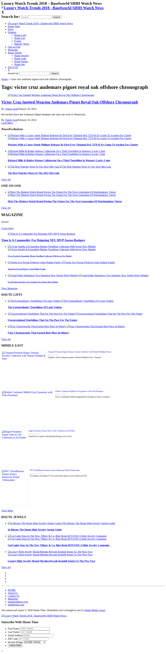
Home (4, 79)
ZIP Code (13, 638)
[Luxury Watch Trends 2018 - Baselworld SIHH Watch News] (33, 615)
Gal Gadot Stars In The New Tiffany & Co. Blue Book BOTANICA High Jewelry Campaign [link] (58, 545)
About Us (13, 593)
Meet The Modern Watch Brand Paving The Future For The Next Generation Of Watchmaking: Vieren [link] (65, 201)
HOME (12, 590)
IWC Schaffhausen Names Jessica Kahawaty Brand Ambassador (55, 470)
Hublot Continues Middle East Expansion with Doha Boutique (79, 391)
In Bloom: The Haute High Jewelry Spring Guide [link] (35, 529)
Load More (7, 123)
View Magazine (9, 288)
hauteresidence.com (18, 601)
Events (17, 41)
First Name (13, 628)
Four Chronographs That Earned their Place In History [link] (38, 332)
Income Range (15, 642)
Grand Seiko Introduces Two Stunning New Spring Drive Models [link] (33, 282)
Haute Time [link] (14, 26)
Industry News (21, 44)
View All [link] (6, 179)
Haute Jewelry (21, 55)
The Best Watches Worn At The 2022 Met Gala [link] (33, 173)
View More (7, 510)
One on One (14, 46)
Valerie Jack (11, 109)
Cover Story (7, 228)
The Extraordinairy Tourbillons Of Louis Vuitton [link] (35, 307)
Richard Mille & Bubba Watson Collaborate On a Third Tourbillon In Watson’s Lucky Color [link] (59, 160)
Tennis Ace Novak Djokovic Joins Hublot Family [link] (27, 269)
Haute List (19, 38)
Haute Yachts (21, 61)
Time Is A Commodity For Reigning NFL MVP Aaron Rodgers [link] (43, 240)
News (11, 29)
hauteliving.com (16, 604)
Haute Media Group (95, 610)
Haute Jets (19, 64)
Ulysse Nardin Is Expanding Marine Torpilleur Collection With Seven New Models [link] (39, 256)
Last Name (13, 632)
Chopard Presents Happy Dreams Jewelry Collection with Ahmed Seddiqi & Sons (79, 352)
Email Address (15, 635)
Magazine (13, 49)
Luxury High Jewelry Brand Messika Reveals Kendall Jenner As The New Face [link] (51, 561)
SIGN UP (13, 67)
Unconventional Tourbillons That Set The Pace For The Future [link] (42, 320)
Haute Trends (15, 52)
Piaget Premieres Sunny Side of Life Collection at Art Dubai (52, 431)
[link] (52, 8)
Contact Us (13, 596)
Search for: (10, 16)
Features (12, 32)
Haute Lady (20, 35)
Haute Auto (20, 58)
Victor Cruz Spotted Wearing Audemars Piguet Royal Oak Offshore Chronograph (69, 102)
